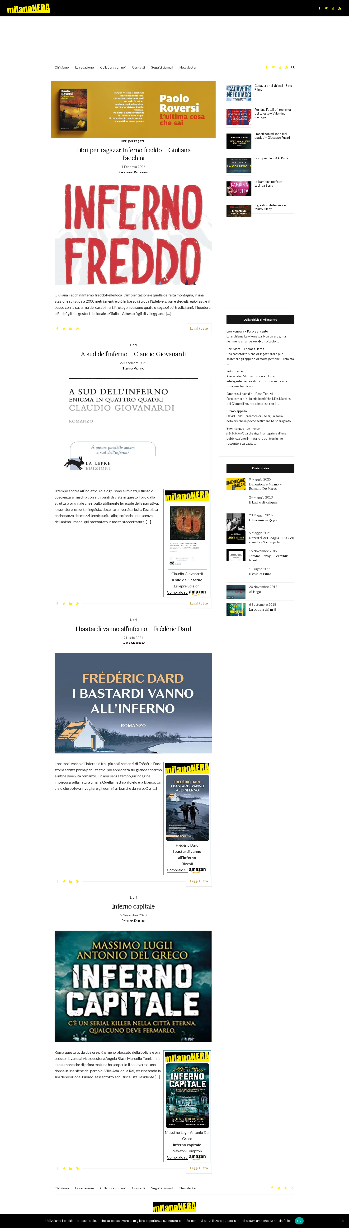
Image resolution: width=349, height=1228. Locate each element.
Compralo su (177, 592)
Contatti (138, 67)
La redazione (84, 67)
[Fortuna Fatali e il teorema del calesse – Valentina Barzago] (238, 117)
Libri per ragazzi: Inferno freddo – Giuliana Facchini (133, 154)
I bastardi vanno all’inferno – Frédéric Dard (133, 629)
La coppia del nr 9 (262, 609)
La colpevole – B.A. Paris (271, 158)
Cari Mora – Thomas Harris (245, 349)
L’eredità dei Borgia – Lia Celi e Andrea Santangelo (271, 540)
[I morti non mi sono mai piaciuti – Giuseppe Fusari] (238, 141)
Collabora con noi (113, 67)
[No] (343, 1221)
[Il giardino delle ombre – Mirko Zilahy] (238, 211)
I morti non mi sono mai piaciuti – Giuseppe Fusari (272, 135)
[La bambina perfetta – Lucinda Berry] (238, 189)
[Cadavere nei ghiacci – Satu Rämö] (238, 93)
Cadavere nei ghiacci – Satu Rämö (273, 87)
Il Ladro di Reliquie (263, 502)
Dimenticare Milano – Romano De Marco (265, 486)
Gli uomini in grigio (263, 520)
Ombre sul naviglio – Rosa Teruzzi (249, 394)
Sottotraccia (235, 371)
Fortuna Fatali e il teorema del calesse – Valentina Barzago (273, 113)
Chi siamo (62, 67)
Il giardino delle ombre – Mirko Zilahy (271, 207)
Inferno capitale (133, 906)
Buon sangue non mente (242, 428)
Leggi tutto (199, 328)
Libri (133, 345)
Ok (299, 1221)
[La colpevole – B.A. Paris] (238, 165)
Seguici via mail (162, 67)
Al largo (255, 592)
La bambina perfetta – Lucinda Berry (270, 183)
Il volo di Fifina (260, 574)
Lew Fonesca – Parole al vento (247, 331)
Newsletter (188, 67)
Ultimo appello (236, 411)
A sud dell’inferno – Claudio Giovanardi (133, 354)
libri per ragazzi (133, 141)
